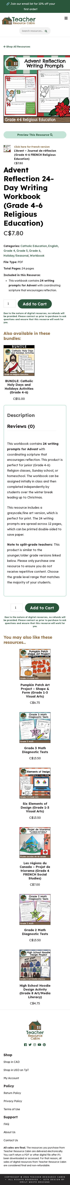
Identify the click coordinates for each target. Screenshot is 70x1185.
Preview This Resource (33, 134)
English (53, 246)
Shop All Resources (18, 46)
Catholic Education (34, 246)
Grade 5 (22, 250)
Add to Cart (35, 303)
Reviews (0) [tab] (21, 426)
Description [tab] (21, 415)
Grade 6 (34, 250)
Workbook (37, 255)
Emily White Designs (35, 1182)
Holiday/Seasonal (16, 255)
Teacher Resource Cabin (19, 20)
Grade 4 (9, 250)
